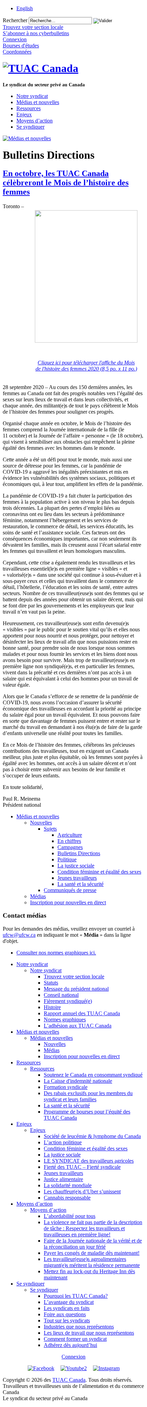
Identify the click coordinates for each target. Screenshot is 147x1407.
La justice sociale (75, 865)
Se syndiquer (30, 127)
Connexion (73, 1357)
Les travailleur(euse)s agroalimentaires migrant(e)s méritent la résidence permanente (92, 1262)
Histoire (52, 1007)
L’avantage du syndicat (69, 1302)
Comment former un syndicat (75, 1339)
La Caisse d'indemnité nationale (78, 1081)
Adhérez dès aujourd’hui (70, 1345)
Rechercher (15, 20)
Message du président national (76, 989)
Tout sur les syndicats (67, 1320)
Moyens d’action (34, 121)
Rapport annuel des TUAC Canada (82, 1013)
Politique (67, 859)
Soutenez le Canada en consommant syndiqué (93, 1075)
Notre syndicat (32, 96)
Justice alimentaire (63, 1179)
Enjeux (24, 114)
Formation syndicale (66, 1087)
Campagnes (70, 847)
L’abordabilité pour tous (69, 1216)
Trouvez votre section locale (74, 976)
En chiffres (69, 841)
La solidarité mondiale (68, 1185)
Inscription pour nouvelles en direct (68, 902)
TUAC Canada (68, 1380)
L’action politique (63, 1142)
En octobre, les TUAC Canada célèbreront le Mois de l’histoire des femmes (66, 182)
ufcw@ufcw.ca (19, 935)
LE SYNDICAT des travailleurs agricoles (89, 1161)
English (24, 8)
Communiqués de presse (70, 890)
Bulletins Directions (78, 853)
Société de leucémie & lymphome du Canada (92, 1136)
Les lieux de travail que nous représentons (89, 1333)
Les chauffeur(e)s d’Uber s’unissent (82, 1191)
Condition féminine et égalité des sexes (99, 872)
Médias (38, 896)
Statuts (51, 983)
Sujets (50, 829)
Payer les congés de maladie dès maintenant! (91, 1253)
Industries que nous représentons (79, 1327)
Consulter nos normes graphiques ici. (56, 953)
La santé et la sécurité (80, 884)
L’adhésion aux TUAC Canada (77, 1026)
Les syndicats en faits (67, 1308)
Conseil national (61, 995)
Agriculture (69, 835)
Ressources (28, 108)
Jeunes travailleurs (77, 878)
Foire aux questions (65, 1314)
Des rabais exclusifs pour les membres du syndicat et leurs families (88, 1096)
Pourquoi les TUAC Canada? (76, 1296)
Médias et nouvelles (37, 102)
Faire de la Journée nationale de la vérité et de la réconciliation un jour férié (93, 1244)
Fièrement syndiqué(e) (68, 1001)
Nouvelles (41, 822)
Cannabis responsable (67, 1198)
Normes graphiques (65, 1019)
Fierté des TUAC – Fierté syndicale (82, 1167)
